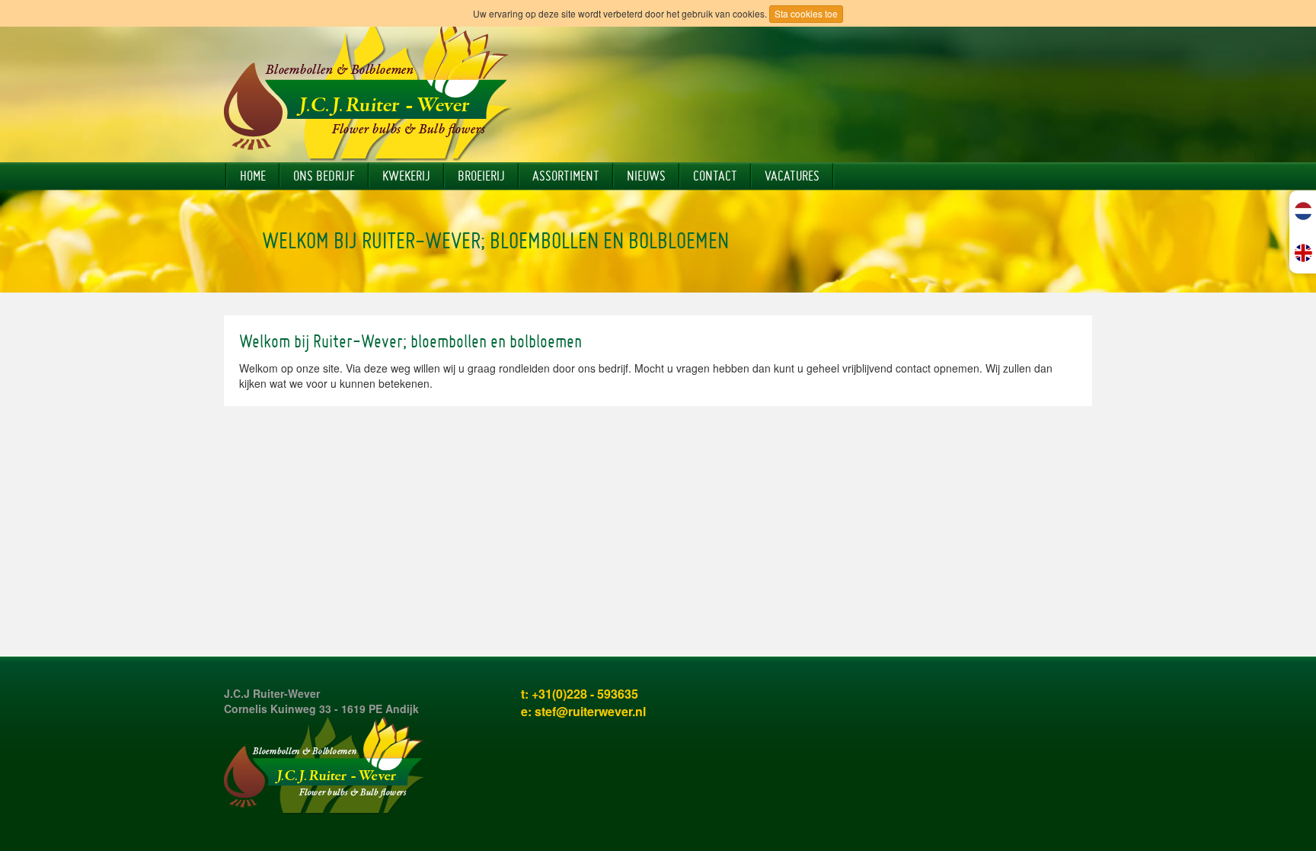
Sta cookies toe (806, 13)
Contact (715, 176)
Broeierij (481, 176)
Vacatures (792, 176)
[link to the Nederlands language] (1303, 211)
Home (253, 176)
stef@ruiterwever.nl (590, 711)
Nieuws (646, 176)
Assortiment (565, 176)
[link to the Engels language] (1303, 252)
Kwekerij (406, 176)
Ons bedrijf (324, 176)
